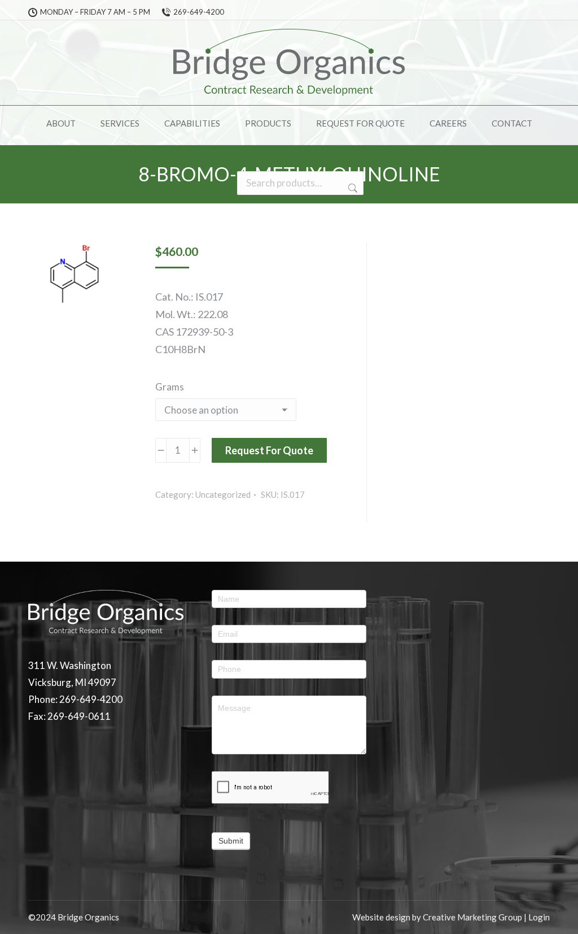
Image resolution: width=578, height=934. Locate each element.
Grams (169, 387)
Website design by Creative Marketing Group (437, 917)
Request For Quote (269, 450)
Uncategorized (223, 494)
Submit (230, 840)
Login (539, 917)
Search (351, 188)
